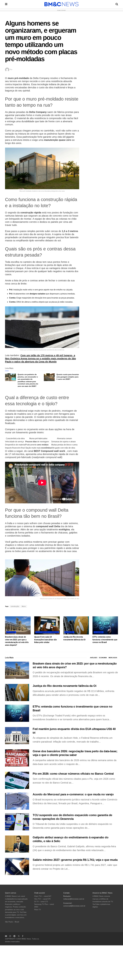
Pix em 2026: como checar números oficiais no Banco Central (73, 773)
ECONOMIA (11, 632)
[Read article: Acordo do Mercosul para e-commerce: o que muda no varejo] (17, 801)
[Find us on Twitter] (19, 936)
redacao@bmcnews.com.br (73, 899)
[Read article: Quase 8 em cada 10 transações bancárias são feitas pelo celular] (47, 625)
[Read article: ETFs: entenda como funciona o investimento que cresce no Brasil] (105, 625)
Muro (24, 606)
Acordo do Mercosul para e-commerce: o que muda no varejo (73, 794)
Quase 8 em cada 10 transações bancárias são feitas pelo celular (45, 639)
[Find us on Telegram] (14, 936)
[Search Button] (117, 4)
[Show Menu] (6, 4)
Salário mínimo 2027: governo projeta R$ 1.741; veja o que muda (75, 859)
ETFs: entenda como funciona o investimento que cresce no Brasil (104, 639)
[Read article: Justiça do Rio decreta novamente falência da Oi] (76, 625)
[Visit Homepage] (61, 4)
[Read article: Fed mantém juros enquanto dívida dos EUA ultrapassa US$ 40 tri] (17, 735)
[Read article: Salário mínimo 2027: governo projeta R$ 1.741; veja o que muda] (17, 866)
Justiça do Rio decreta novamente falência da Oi (64, 685)
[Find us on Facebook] (22, 936)
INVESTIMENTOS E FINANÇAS (47, 632)
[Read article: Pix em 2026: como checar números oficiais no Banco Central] (17, 780)
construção (15, 606)
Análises (93, 658)
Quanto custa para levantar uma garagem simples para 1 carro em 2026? (67, 376)
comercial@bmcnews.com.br (74, 906)
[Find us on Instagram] (10, 936)
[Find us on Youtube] (6, 936)
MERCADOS (113, 658)
